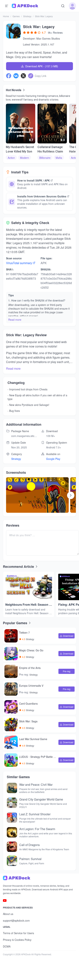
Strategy (27, 16)
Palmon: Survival (30, 859)
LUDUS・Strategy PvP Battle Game (38, 757)
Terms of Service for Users (18, 933)
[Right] (70, 495)
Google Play (53, 459)
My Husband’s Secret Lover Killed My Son (20, 149)
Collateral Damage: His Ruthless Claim (50, 149)
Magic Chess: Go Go (31, 650)
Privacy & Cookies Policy (17, 940)
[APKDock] (39, 878)
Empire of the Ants (30, 668)
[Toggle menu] (6, 6)
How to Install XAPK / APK (33, 180)
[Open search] (63, 6)
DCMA (6, 946)
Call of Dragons (29, 845)
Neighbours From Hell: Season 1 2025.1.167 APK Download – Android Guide (28, 604)
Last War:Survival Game (33, 739)
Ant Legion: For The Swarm (37, 829)
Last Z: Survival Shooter (35, 814)
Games (16, 16)
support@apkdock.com (16, 920)
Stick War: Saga (28, 721)
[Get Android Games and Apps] (25, 6)
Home (6, 16)
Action (11, 158)
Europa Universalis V (31, 685)
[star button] (24, 32)
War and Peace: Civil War (36, 784)
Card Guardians (28, 703)
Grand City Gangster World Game (41, 799)
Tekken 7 (24, 632)
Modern (24, 158)
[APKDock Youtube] (5, 900)
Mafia (59, 158)
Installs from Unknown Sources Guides (41, 196)
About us (8, 914)
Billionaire (45, 158)
